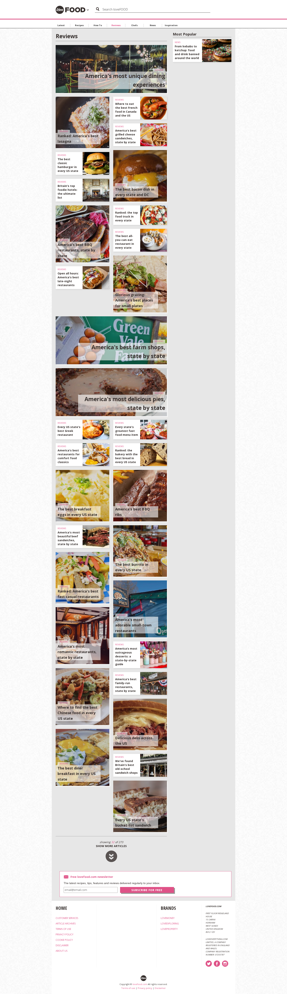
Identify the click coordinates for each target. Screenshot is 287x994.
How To (98, 25)
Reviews (116, 25)
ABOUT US (61, 950)
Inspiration (171, 25)
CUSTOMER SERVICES (67, 918)
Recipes (79, 25)
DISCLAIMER (62, 945)
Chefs (134, 25)
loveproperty (169, 929)
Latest (61, 25)
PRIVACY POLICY (64, 934)
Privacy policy (145, 988)
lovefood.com (140, 984)
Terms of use (128, 988)
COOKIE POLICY (64, 940)
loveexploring (170, 923)
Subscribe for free (146, 890)
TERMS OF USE (63, 929)
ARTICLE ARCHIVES (66, 923)
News (153, 25)
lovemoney (168, 918)
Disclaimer (160, 988)
